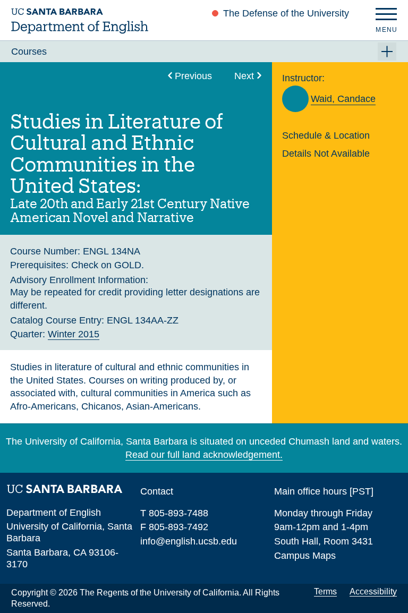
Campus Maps (305, 555)
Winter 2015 (73, 333)
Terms (325, 591)
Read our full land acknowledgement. (204, 454)
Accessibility (373, 591)
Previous (193, 75)
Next (244, 75)
